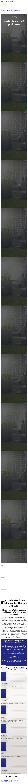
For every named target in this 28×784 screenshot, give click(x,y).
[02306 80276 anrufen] (1, 3)
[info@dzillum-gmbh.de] (1, 7)
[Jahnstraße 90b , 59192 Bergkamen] (1, 8)
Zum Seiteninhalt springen (7, 1)
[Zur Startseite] (11, 11)
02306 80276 (4, 5)
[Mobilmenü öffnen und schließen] (14, 12)
